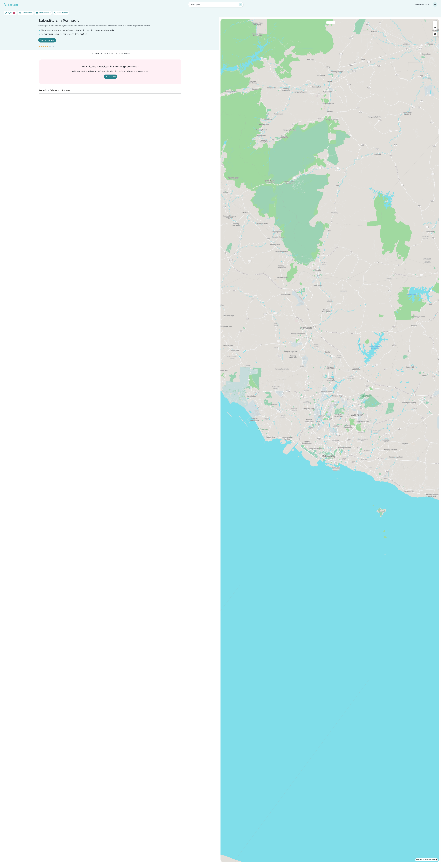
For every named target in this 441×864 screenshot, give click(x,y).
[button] (345, 419)
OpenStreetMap (430, 860)
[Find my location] (435, 34)
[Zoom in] (435, 23)
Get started (110, 76)
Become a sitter (422, 4)
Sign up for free (47, 40)
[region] (329, 440)
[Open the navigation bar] (435, 4)
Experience (26, 13)
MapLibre (419, 860)
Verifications (44, 13)
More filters (62, 13)
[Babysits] (11, 4)
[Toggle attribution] (436, 859)
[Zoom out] (435, 27)
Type (10, 13)
